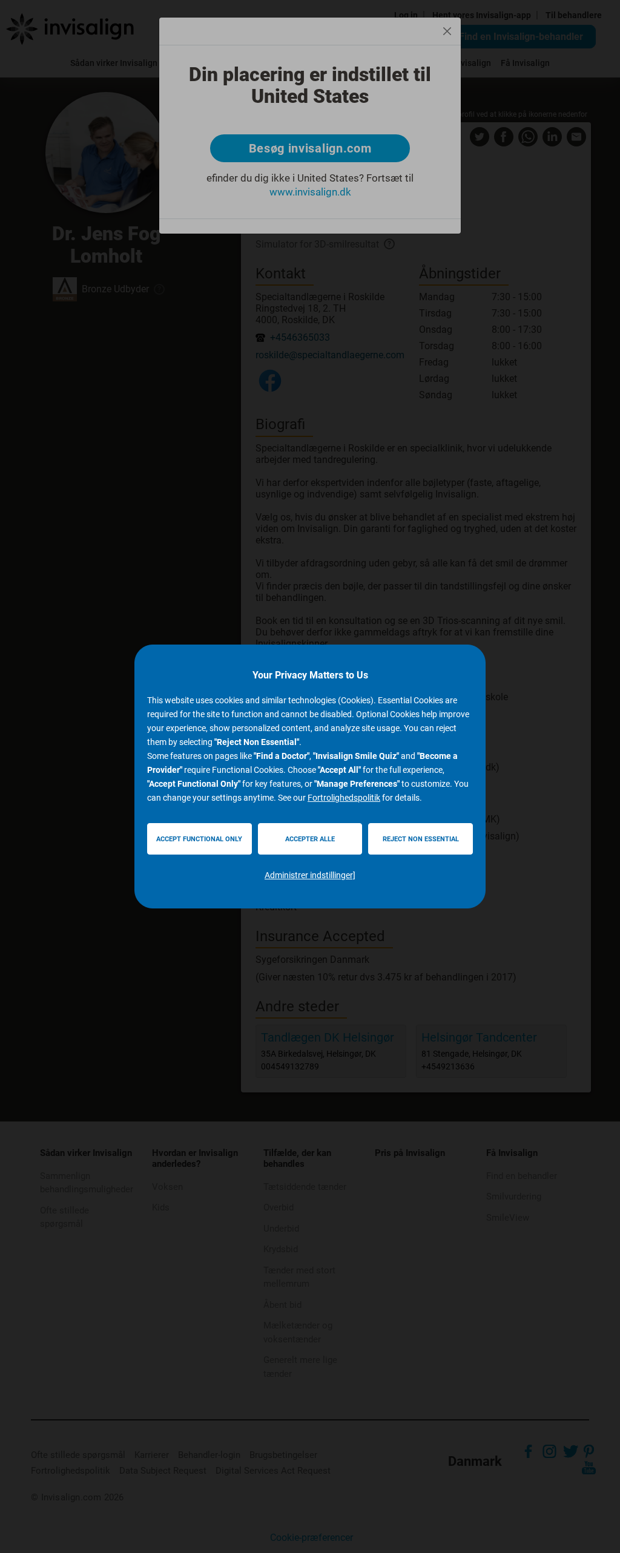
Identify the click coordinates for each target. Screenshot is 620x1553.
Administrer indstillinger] (310, 875)
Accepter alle (310, 839)
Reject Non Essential (421, 839)
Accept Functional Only (199, 839)
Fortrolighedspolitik (344, 798)
